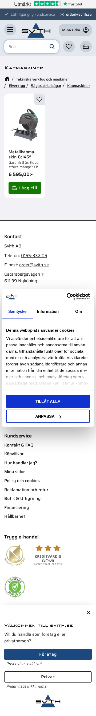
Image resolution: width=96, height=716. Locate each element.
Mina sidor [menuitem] (14, 471)
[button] (10, 29)
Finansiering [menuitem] (16, 507)
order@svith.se (79, 14)
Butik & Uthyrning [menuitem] (22, 498)
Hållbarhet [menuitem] (14, 516)
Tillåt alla (48, 401)
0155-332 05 (34, 255)
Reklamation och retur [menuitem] (26, 489)
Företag (48, 654)
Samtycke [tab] (17, 311)
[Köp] (25, 188)
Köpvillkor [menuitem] (13, 453)
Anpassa (45, 416)
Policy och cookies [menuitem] (22, 480)
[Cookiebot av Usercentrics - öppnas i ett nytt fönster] (68, 296)
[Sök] (52, 46)
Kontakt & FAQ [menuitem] (18, 445)
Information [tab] (48, 311)
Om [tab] (78, 311)
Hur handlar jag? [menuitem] (20, 463)
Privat (48, 676)
